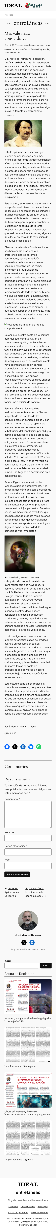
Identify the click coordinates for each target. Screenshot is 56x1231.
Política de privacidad (18, 1212)
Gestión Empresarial (40, 49)
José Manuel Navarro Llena (37, 45)
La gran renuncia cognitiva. (18, 1159)
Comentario (12, 799)
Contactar (13, 1206)
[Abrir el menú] (50, 5)
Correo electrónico (16, 846)
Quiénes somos (28, 1206)
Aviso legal (43, 1206)
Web (7, 859)
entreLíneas (28, 23)
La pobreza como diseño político (21, 1066)
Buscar (7, 961)
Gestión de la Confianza (18, 49)
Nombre (10, 832)
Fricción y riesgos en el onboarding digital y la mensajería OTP (27, 1020)
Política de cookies (39, 1212)
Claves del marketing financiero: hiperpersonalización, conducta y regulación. (27, 1113)
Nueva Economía (12, 52)
